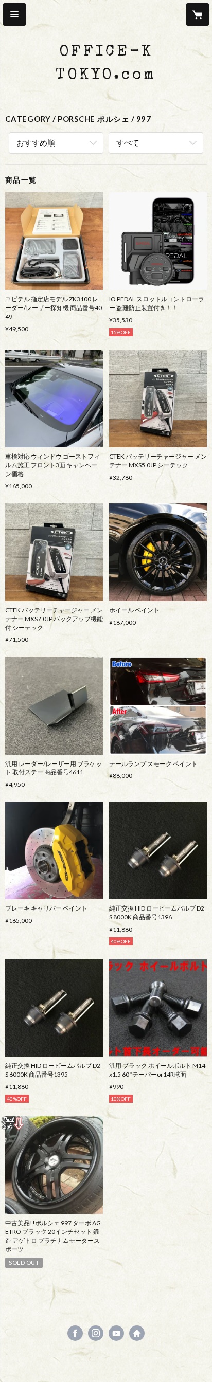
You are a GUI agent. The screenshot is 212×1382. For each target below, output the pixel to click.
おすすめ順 (35, 142)
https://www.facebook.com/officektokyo (75, 1333)
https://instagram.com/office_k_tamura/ (95, 1333)
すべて (127, 142)
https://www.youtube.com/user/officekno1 (116, 1333)
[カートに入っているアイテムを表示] (197, 14)
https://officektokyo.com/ (137, 1333)
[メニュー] (14, 14)
